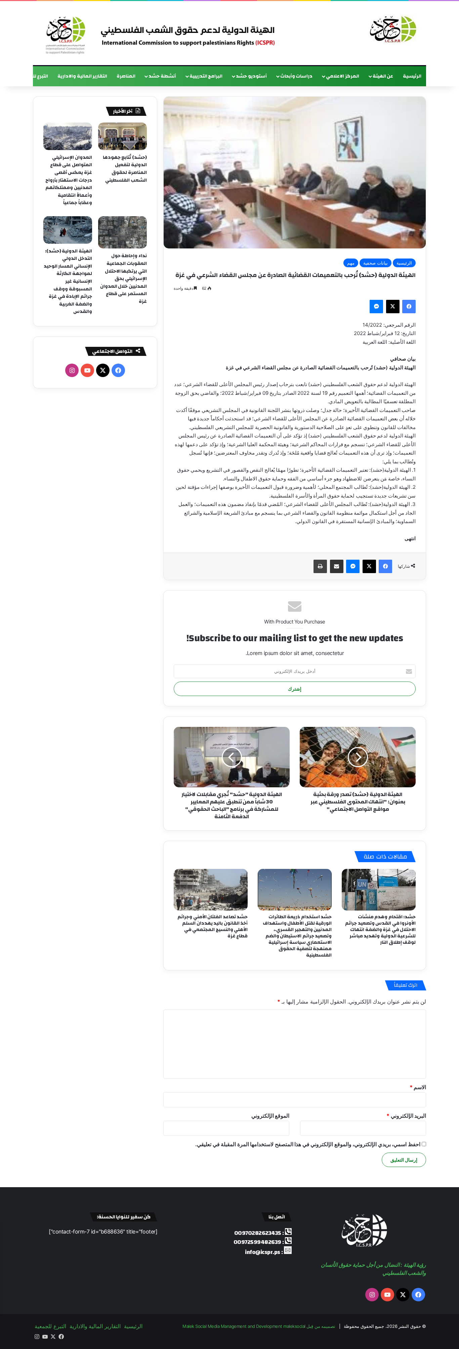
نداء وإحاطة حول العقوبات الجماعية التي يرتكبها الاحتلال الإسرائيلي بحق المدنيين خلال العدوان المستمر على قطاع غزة (123, 278)
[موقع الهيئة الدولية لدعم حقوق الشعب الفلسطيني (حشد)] (391, 29)
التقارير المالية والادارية (82, 76)
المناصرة (126, 76)
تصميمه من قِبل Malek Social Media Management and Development (258, 1326)
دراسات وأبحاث (296, 76)
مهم (350, 263)
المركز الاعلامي (342, 76)
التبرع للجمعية (33, 76)
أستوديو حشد (251, 76)
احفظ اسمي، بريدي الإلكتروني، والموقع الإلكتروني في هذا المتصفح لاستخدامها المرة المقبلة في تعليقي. (307, 1144)
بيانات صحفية (375, 263)
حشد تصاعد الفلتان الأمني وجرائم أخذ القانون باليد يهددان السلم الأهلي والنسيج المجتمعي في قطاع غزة (212, 926)
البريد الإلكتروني (406, 1115)
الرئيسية (412, 76)
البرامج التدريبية (206, 76)
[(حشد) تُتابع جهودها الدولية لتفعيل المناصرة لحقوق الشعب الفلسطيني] (122, 136)
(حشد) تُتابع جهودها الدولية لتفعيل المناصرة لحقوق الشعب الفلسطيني (125, 169)
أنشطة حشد (162, 76)
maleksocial (294, 1326)
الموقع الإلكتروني (270, 1115)
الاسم (418, 1087)
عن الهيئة (383, 76)
